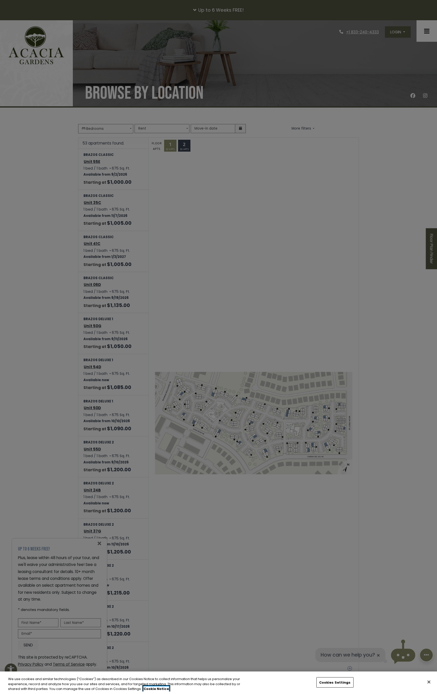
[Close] (428, 681)
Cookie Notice (156, 688)
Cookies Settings (335, 682)
